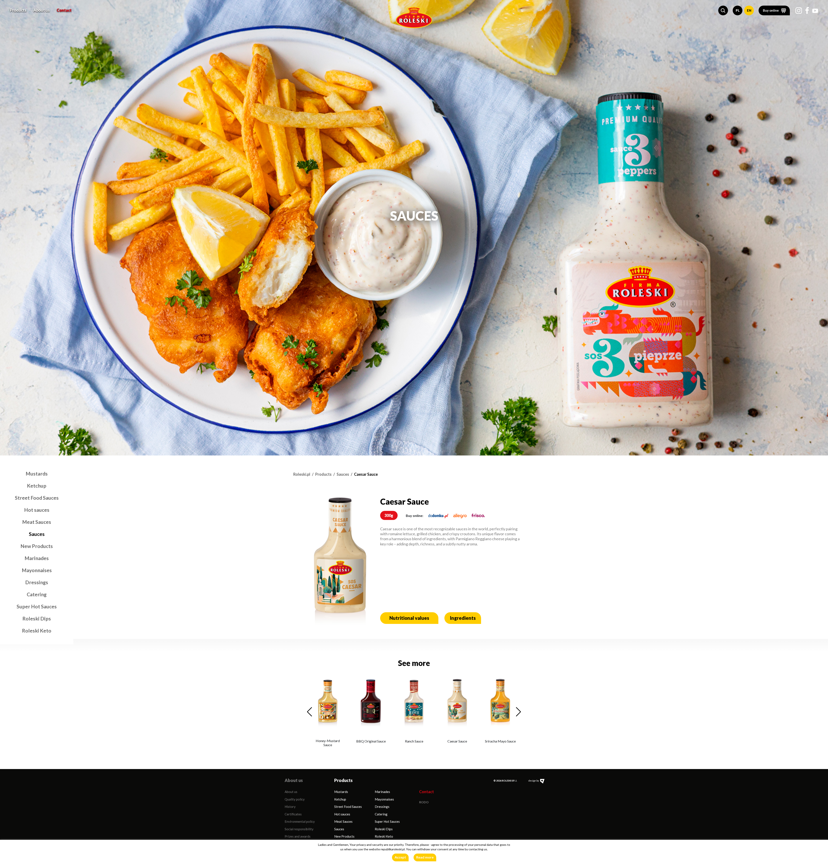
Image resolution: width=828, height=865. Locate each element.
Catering (37, 594)
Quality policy (295, 799)
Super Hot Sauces (37, 606)
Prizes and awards (297, 836)
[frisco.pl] (478, 515)
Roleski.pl (301, 474)
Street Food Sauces (37, 498)
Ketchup (36, 486)
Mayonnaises (37, 570)
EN (749, 10)
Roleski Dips (36, 618)
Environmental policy (300, 821)
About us (291, 792)
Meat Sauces (36, 522)
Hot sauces (36, 510)
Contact (64, 10)
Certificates (293, 814)
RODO (424, 802)
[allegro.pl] (460, 515)
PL (738, 10)
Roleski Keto (36, 631)
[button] (723, 10)
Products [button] (18, 10)
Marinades (37, 558)
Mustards (37, 474)
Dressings (36, 582)
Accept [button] (400, 857)
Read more (425, 857)
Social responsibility (299, 829)
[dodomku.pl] (438, 515)
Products (323, 474)
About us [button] (41, 10)
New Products (36, 546)
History (290, 806)
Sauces (37, 534)
